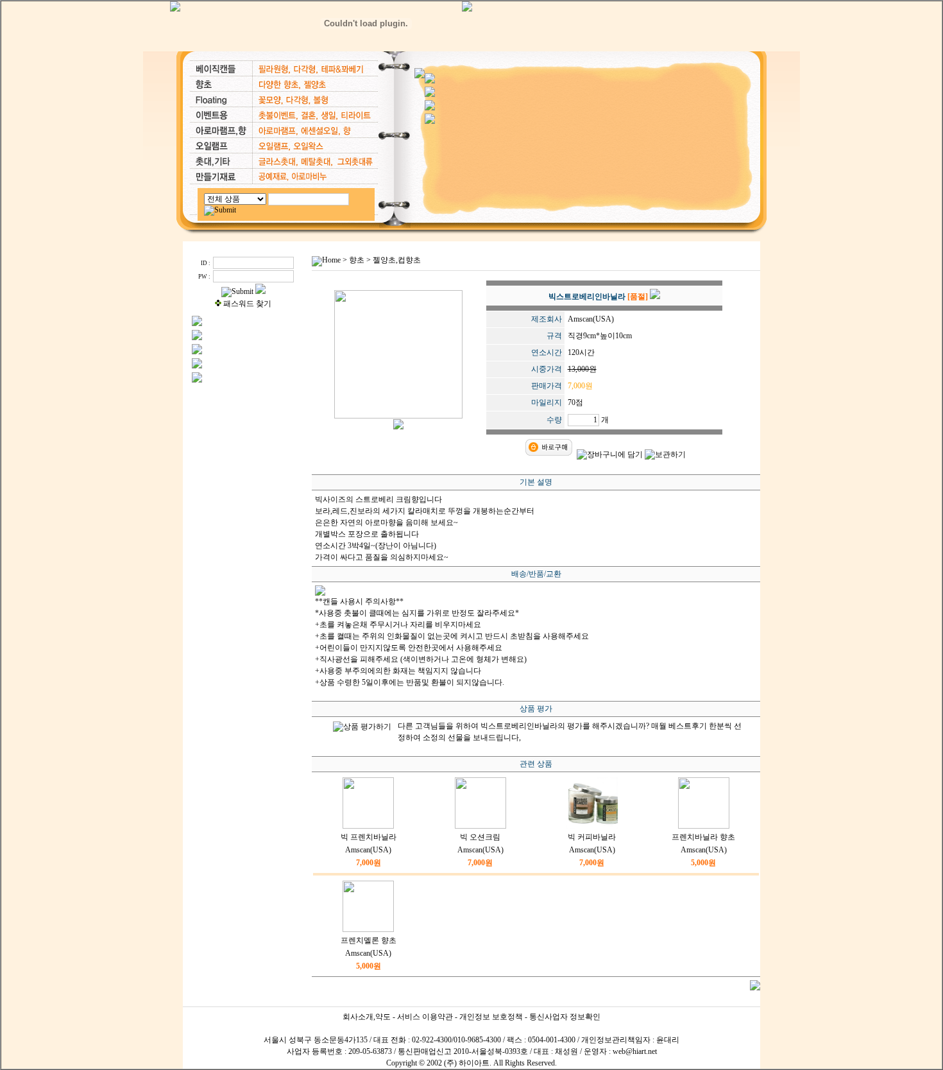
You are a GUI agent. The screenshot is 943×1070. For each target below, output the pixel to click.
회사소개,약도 (367, 1016)
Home (331, 259)
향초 (356, 259)
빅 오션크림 (480, 837)
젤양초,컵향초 (397, 259)
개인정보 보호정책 (491, 1016)
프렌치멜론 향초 (368, 940)
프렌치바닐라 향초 (703, 837)
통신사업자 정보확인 (564, 1016)
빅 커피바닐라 (592, 837)
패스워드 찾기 (247, 303)
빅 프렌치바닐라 (368, 837)
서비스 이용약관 (425, 1016)
